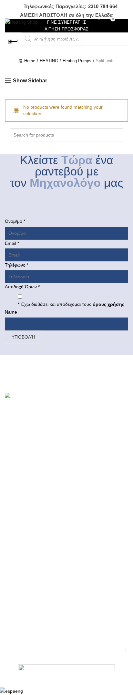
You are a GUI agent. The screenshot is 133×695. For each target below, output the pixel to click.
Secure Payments (23, 490)
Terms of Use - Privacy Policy (34, 471)
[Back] (13, 41)
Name (11, 312)
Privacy (12, 480)
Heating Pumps (77, 60)
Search (116, 134)
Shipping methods (23, 452)
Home (29, 60)
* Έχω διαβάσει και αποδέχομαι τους (71, 304)
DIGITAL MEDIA (96, 650)
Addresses (15, 540)
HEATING (49, 60)
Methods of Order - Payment (34, 443)
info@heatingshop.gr (31, 604)
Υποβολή (23, 337)
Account (13, 530)
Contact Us (16, 499)
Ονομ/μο (15, 221)
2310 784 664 (103, 6)
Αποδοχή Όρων (22, 286)
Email (12, 243)
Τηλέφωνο (16, 265)
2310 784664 (23, 599)
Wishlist (99, 19)
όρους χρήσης (107, 304)
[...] (77, 410)
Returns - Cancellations (29, 461)
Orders (12, 549)
